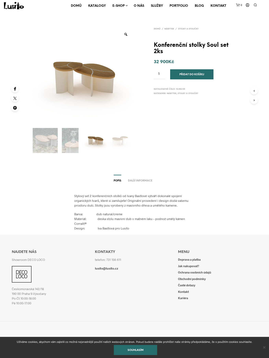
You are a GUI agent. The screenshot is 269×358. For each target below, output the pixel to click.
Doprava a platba (189, 259)
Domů (76, 6)
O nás (139, 6)
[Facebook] (15, 88)
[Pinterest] (15, 107)
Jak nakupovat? (188, 266)
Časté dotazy (186, 285)
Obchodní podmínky (192, 279)
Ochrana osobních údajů (194, 272)
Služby (157, 6)
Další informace (140, 180)
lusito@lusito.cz (106, 268)
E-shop (118, 6)
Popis (117, 180)
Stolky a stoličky (188, 29)
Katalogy (97, 6)
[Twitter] (15, 98)
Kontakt (218, 6)
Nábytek (169, 29)
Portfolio (179, 6)
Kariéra (183, 298)
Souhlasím (136, 350)
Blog (199, 6)
